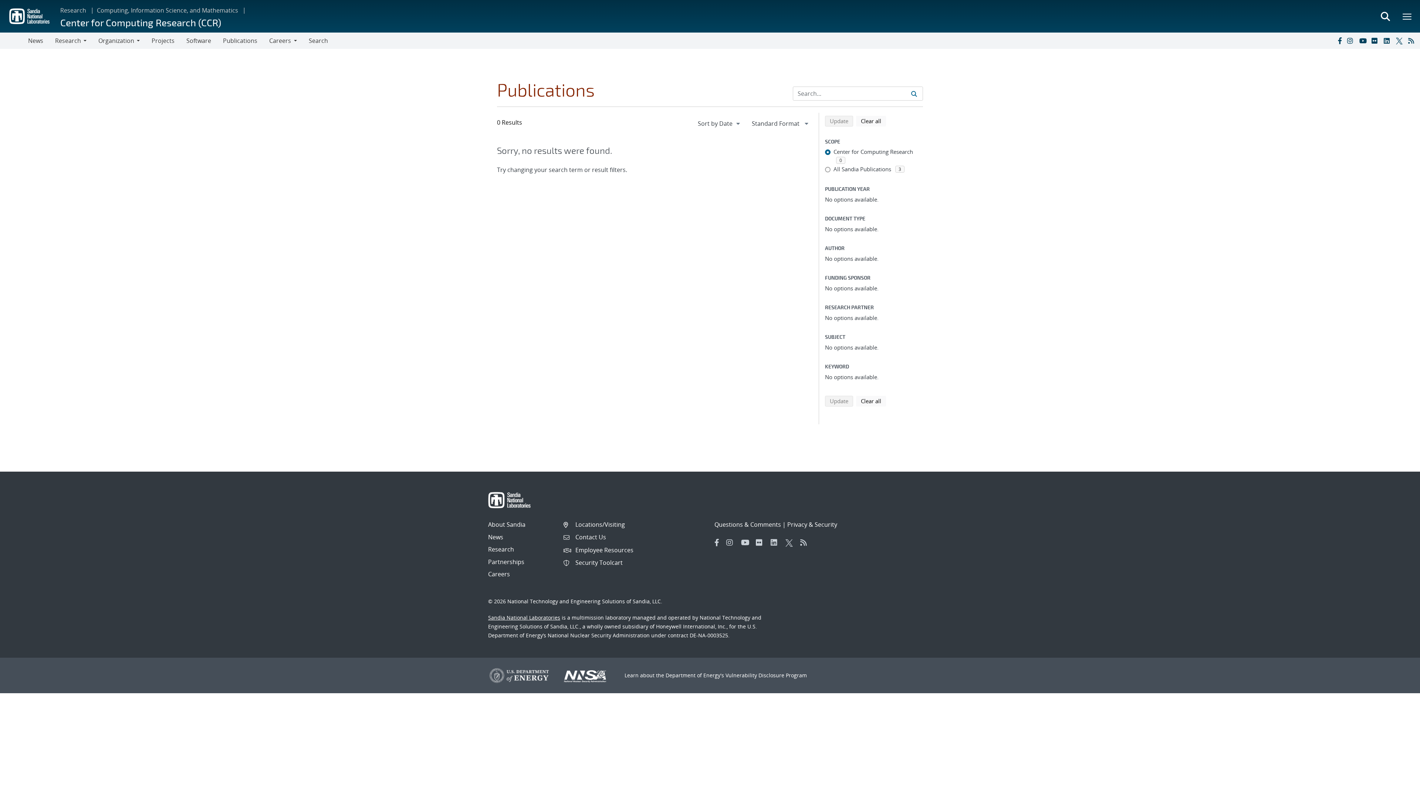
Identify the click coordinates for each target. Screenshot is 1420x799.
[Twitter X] (1400, 40)
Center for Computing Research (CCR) (140, 22)
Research (73, 10)
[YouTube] (1363, 40)
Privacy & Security (812, 524)
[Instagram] (1351, 40)
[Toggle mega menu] (1407, 16)
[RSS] (1412, 40)
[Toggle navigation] (14, 41)
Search (318, 41)
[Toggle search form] (1385, 16)
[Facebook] (1339, 40)
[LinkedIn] (1388, 40)
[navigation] (719, 123)
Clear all (873, 121)
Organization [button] (116, 41)
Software (198, 41)
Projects (163, 41)
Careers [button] (280, 41)
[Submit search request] (914, 94)
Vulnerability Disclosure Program (766, 675)
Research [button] (68, 41)
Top (1398, 790)
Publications (240, 41)
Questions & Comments (747, 524)
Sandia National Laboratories (524, 617)
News (35, 41)
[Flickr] (1376, 40)
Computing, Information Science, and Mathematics (167, 10)
